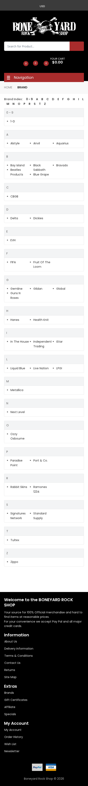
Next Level (17, 412)
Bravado (62, 165)
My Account (12, 730)
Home (8, 87)
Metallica (16, 390)
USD (42, 6)
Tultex (14, 540)
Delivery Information (18, 649)
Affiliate (9, 707)
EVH (13, 240)
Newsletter (11, 751)
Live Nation (41, 368)
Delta (14, 218)
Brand (22, 87)
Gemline (16, 289)
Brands (9, 693)
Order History (13, 737)
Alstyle (15, 143)
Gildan (37, 289)
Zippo (14, 562)
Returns (9, 670)
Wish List (10, 744)
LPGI (59, 368)
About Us (10, 641)
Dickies (38, 218)
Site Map (10, 677)
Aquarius (62, 143)
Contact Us (12, 663)
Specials (10, 714)
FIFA (13, 262)
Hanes (14, 320)
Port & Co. (40, 460)
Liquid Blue (17, 368)
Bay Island (17, 165)
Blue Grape (41, 174)
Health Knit (41, 320)
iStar (59, 342)
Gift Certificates (15, 700)
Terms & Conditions (18, 656)
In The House (19, 342)
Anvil (36, 143)
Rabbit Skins (18, 487)
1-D (12, 121)
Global (60, 289)
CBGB (14, 196)
